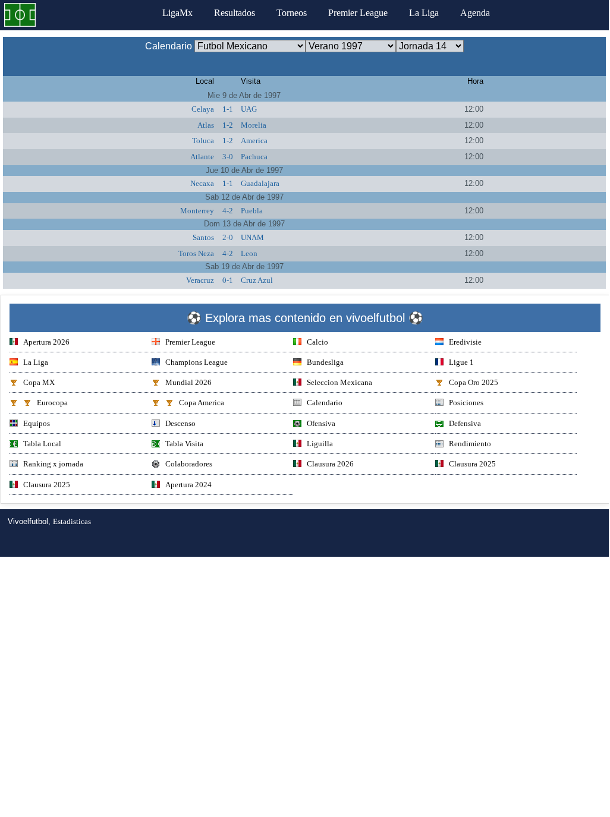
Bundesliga (325, 362)
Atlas (205, 125)
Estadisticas (72, 521)
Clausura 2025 (472, 463)
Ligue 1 (461, 362)
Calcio (317, 341)
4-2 (227, 210)
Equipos (36, 423)
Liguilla (320, 443)
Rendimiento (470, 443)
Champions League (196, 362)
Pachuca (254, 156)
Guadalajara (260, 183)
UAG (249, 109)
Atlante (202, 156)
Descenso (180, 423)
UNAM (252, 237)
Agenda (475, 13)
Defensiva (465, 423)
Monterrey (197, 210)
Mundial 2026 (188, 382)
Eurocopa (52, 402)
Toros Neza (196, 253)
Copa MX (39, 382)
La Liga (424, 13)
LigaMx (177, 13)
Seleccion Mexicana (339, 382)
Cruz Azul (257, 280)
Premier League (358, 13)
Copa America (201, 402)
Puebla (252, 210)
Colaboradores (188, 463)
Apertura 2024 (188, 484)
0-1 (227, 280)
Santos (203, 237)
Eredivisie (465, 341)
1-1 (227, 109)
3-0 (227, 156)
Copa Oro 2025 (473, 382)
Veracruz (200, 280)
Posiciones (466, 402)
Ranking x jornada (53, 463)
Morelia (253, 125)
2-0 (227, 237)
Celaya (202, 109)
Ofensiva (321, 423)
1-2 (227, 125)
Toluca (203, 140)
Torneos (291, 13)
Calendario (324, 402)
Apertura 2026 (46, 341)
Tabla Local (42, 443)
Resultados (234, 13)
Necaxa (202, 183)
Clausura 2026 (330, 463)
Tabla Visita (184, 443)
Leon (249, 253)
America (254, 140)
